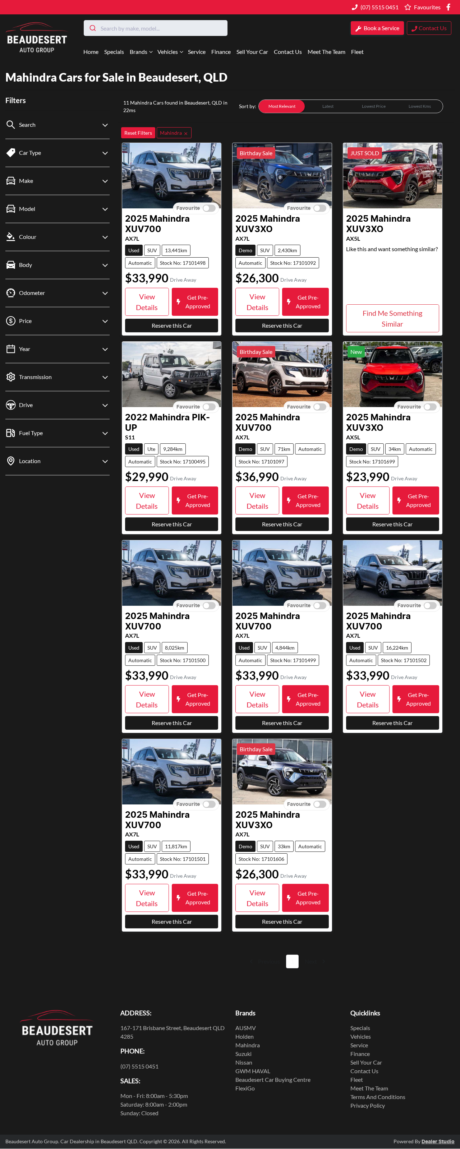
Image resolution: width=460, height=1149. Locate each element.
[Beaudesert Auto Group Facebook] (450, 7)
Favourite (188, 208)
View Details (147, 302)
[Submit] (92, 28)
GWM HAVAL (252, 1070)
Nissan (243, 1062)
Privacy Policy (367, 1105)
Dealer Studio (438, 1141)
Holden (244, 1036)
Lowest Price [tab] (374, 106)
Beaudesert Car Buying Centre (272, 1079)
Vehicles (167, 51)
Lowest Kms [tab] (420, 106)
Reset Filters (138, 133)
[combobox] (155, 28)
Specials (114, 51)
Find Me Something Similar (392, 318)
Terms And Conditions (377, 1096)
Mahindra (247, 1045)
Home (90, 51)
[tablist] (350, 106)
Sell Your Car (252, 51)
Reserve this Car (172, 325)
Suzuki (243, 1053)
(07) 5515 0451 (379, 7)
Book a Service (381, 27)
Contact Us (288, 51)
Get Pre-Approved (197, 301)
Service (197, 51)
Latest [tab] (328, 106)
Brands (138, 51)
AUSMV (245, 1027)
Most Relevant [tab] (281, 106)
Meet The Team (326, 51)
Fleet (357, 51)
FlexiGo (245, 1088)
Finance (221, 51)
